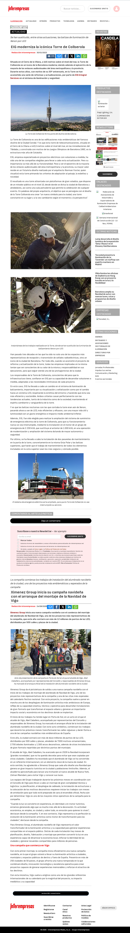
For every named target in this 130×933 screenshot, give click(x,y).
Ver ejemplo (60, 531)
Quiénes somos (66, 923)
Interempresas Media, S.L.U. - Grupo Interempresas (69, 930)
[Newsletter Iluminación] (107, 148)
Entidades (92, 21)
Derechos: (30, 559)
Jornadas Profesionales (104, 367)
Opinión (43, 21)
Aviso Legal (38, 549)
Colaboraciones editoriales (88, 923)
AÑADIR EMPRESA (108, 908)
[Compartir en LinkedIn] (78, 56)
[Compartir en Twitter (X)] (71, 56)
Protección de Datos (86, 910)
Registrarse (49, 909)
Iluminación (16, 21)
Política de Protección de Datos (55, 549)
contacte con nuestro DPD (51, 561)
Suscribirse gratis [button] (99, 9)
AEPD (58, 563)
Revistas (104, 21)
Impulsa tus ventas (103, 370)
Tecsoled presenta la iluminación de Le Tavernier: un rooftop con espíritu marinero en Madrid (107, 260)
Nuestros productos (67, 916)
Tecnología (68, 21)
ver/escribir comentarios (51, 893)
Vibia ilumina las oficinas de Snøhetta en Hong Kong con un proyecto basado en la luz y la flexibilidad (106, 278)
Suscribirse (107, 174)
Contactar (67, 905)
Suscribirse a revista (48, 918)
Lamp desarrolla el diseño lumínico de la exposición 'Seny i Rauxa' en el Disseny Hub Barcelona (107, 242)
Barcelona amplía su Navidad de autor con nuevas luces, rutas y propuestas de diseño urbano (105, 297)
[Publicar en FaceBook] (65, 56)
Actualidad (31, 21)
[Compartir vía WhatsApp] (84, 56)
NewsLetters (49, 913)
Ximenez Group (17, 612)
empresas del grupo (65, 557)
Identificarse (49, 905)
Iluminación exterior (103, 117)
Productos (55, 21)
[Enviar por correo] (59, 56)
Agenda (80, 21)
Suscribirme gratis (75, 536)
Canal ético (65, 910)
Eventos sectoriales (103, 379)
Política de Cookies (86, 916)
